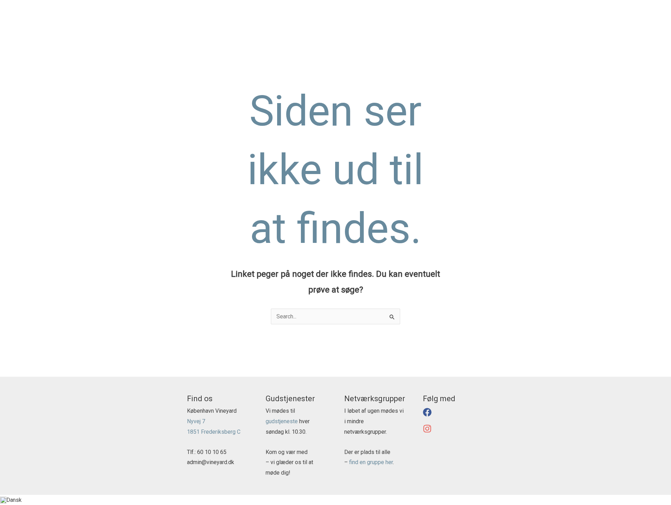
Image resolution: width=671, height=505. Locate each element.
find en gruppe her (371, 462)
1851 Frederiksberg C (213, 431)
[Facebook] (645, 6)
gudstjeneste (282, 421)
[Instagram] (655, 6)
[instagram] (428, 431)
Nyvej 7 (196, 421)
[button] (378, 21)
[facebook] (428, 414)
